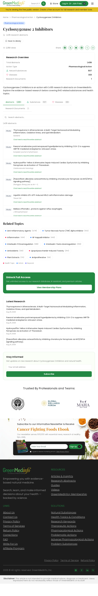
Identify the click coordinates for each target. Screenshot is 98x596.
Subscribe (49, 374)
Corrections (10, 535)
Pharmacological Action (22, 17)
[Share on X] (70, 48)
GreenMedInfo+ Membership (69, 494)
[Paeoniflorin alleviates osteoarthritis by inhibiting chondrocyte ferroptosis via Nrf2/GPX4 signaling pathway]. (52, 180)
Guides (55, 485)
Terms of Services (14, 526)
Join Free (77, 3)
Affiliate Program (13, 548)
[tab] (13, 102)
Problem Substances (64, 544)
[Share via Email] (93, 48)
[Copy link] (87, 48)
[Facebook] (81, 570)
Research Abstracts (63, 481)
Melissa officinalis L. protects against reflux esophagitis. (37, 209)
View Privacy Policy (62, 452)
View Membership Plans (49, 287)
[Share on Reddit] (82, 48)
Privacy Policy (11, 521)
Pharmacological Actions (67, 530)
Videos (55, 490)
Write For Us (10, 544)
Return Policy (11, 530)
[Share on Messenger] (76, 48)
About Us (9, 512)
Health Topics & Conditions (68, 517)
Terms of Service (69, 560)
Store (55, 3)
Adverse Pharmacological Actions (72, 539)
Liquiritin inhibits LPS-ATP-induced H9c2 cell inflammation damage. (43, 195)
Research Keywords (63, 521)
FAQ (5, 539)
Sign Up (73, 446)
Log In (65, 3)
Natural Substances (63, 512)
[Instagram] (76, 570)
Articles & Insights (62, 476)
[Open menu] (92, 3)
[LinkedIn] (87, 570)
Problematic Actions (64, 535)
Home (5, 17)
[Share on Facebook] (65, 48)
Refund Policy (88, 560)
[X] (93, 570)
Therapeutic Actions (63, 526)
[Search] (43, 3)
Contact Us (10, 517)
